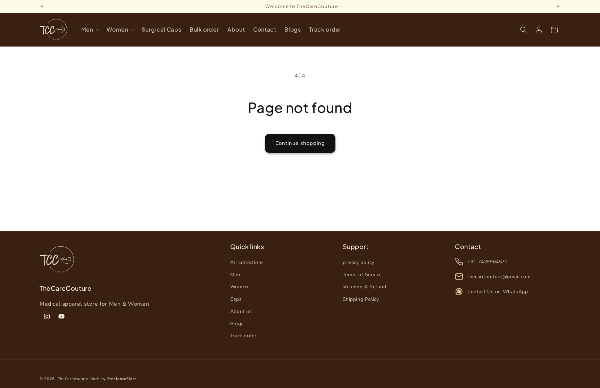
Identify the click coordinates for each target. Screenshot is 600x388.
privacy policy (358, 262)
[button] (90, 30)
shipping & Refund (364, 286)
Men (235, 274)
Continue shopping (300, 143)
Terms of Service (362, 274)
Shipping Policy (361, 299)
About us (241, 311)
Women (239, 286)
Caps (236, 299)
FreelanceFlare (122, 378)
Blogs (237, 323)
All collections (247, 262)
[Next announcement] (558, 6)
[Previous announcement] (42, 6)
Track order (243, 335)
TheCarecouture (73, 378)
